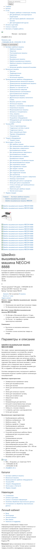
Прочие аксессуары (16, 191)
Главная (8, 6)
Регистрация (10, 515)
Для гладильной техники (18, 172)
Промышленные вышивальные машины (23, 83)
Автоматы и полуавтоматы (18, 112)
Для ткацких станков (16, 168)
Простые (12, 71)
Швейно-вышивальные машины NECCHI (18, 201)
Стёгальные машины (17, 116)
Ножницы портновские (17, 179)
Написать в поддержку (13, 521)
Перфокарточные (15, 73)
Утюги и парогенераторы (18, 126)
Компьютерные (15, 75)
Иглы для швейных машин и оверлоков (23, 177)
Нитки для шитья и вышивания (20, 183)
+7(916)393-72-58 (19, 42)
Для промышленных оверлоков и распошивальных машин (21, 153)
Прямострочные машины (18, 85)
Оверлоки (13, 51)
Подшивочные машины (17, 95)
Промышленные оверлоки (18, 89)
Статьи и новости (11, 27)
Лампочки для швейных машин (20, 189)
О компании (10, 495)
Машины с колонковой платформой (21, 106)
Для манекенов (15, 174)
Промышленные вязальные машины (22, 81)
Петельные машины (16, 104)
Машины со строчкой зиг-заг (19, 87)
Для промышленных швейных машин (22, 146)
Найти (11, 4)
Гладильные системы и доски (19, 128)
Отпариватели (14, 136)
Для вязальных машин (17, 170)
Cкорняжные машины (17, 108)
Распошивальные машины (18, 53)
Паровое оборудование (17, 134)
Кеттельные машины (16, 77)
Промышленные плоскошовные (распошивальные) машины (20, 92)
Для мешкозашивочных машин (20, 162)
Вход (7, 513)
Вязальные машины (12, 69)
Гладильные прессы (16, 130)
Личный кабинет (11, 517)
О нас (7, 10)
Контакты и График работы (15, 29)
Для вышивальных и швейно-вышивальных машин (19, 157)
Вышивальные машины (17, 59)
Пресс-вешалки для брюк (18, 132)
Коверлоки (13, 55)
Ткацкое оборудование (13, 138)
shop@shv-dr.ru (11, 468)
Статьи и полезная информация (16, 499)
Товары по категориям (9, 44)
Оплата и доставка (12, 25)
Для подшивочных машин (18, 166)
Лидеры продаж (11, 193)
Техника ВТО (10, 124)
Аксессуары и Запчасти (13, 142)
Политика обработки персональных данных (20, 502)
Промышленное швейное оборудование (19, 79)
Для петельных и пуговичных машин (22, 160)
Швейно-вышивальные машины (20, 61)
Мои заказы (9, 519)
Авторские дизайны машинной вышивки (23, 67)
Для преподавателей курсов (19, 23)
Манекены (13, 57)
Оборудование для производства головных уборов (21, 121)
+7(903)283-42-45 (7, 42)
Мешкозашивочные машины (19, 110)
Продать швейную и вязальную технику (23, 12)
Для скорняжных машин (18, 164)
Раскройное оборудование (18, 118)
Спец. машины (14, 114)
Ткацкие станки (15, 140)
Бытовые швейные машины (15, 47)
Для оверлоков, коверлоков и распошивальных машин (19, 149)
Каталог (8, 8)
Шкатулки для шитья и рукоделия (21, 181)
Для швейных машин (17, 144)
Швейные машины (16, 49)
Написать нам (6, 40)
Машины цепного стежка (18, 102)
